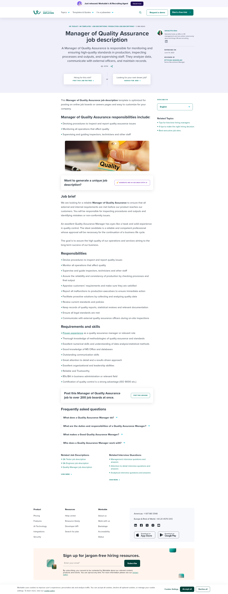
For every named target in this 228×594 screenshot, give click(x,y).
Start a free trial (179, 12)
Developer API (71, 526)
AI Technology (40, 526)
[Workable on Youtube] (147, 526)
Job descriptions (99, 26)
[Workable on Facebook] (141, 526)
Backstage (103, 526)
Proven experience (73, 333)
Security (37, 537)
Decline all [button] (203, 589)
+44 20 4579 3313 (164, 519)
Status (101, 537)
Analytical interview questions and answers (131, 472)
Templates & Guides (82, 12)
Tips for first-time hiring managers (174, 122)
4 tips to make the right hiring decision (176, 126)
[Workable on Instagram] (158, 526)
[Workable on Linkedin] (135, 526)
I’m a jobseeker (104, 12)
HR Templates (85, 26)
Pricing (37, 515)
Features (38, 521)
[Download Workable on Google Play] (168, 534)
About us (102, 515)
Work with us (104, 521)
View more (65, 474)
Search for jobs (72, 531)
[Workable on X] (153, 526)
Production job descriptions (121, 26)
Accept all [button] (187, 589)
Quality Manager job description (77, 467)
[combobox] (140, 12)
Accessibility (104, 531)
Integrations (39, 531)
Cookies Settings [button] (171, 589)
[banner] (107, 182)
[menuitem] (64, 12)
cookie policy (49, 591)
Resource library (72, 521)
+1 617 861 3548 (151, 513)
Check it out (137, 4)
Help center (70, 515)
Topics (64, 12)
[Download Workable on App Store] (144, 534)
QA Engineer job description (76, 463)
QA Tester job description (74, 459)
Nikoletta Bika (171, 31)
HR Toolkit (73, 26)
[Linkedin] (166, 41)
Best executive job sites (170, 130)
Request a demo (157, 12)
